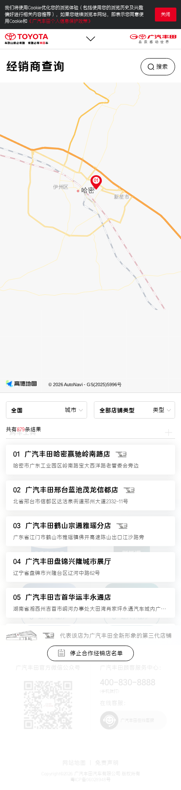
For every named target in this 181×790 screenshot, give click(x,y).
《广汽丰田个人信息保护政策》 (59, 21)
